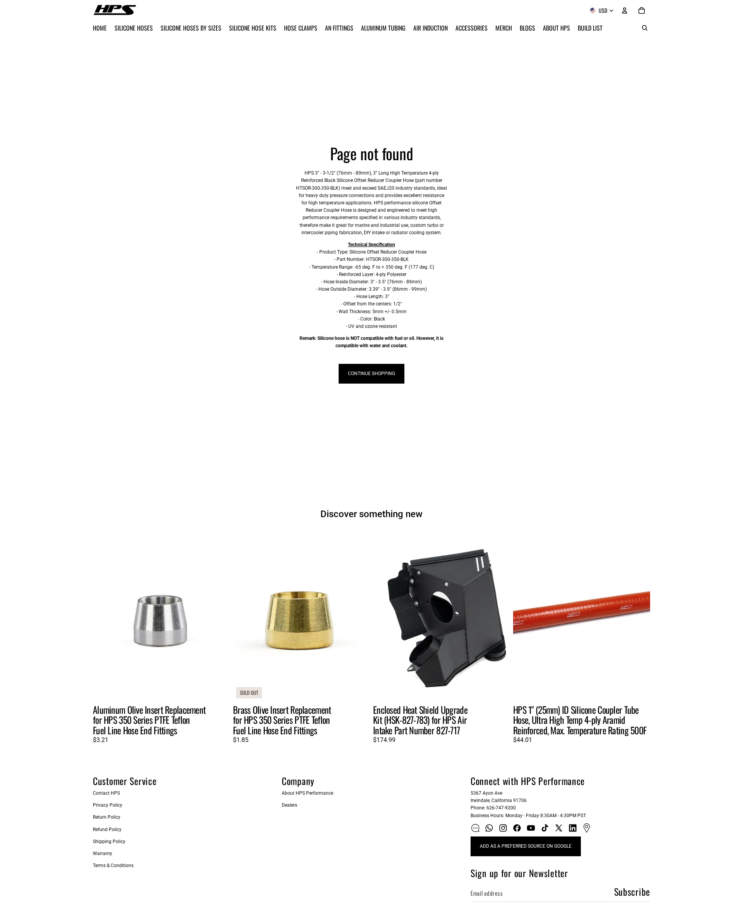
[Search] (644, 27)
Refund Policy (107, 829)
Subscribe (632, 891)
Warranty (102, 853)
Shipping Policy (109, 841)
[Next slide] (218, 615)
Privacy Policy (107, 805)
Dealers (289, 805)
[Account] (624, 10)
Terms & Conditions (113, 865)
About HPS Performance (307, 793)
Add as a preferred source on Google (526, 846)
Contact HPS (106, 793)
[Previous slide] (104, 615)
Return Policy (106, 817)
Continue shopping (371, 373)
